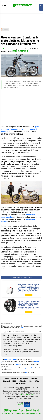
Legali (15, 410)
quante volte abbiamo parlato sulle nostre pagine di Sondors (20, 129)
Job (23, 414)
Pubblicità (13, 412)
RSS (13, 414)
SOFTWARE (34, 379)
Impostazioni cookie (33, 414)
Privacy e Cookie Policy (27, 410)
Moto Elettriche (20, 51)
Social (18, 414)
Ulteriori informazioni (27, 395)
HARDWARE (14, 379)
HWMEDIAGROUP (21, 383)
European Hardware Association (20, 405)
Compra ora (28, 295)
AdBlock (21, 412)
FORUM (37, 381)
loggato (18, 364)
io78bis (9, 331)
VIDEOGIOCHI (24, 379)
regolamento (28, 368)
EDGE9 (14, 381)
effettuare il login (10, 359)
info (22, 327)
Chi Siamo (8, 410)
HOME (7, 379)
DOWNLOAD (6, 381)
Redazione (30, 412)
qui (26, 372)
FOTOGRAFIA (22, 381)
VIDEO (30, 381)
